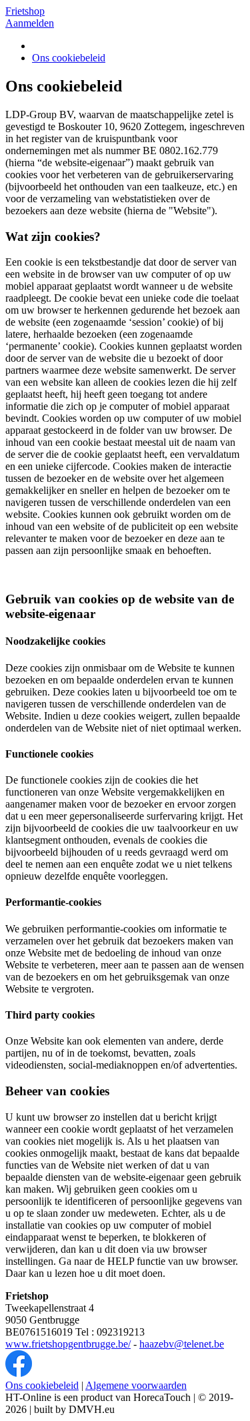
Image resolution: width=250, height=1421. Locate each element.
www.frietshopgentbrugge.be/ (68, 1344)
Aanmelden (29, 23)
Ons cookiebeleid (68, 57)
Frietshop (25, 11)
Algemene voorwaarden (136, 1385)
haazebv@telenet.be (181, 1344)
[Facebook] (18, 1373)
